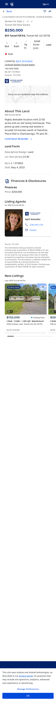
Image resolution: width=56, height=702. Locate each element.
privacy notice (26, 675)
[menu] (7, 4)
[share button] (49, 11)
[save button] (45, 11)
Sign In (46, 4)
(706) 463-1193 (36, 224)
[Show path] (28, 21)
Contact (33, 230)
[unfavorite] (43, 287)
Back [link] (9, 11)
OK (28, 695)
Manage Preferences (28, 689)
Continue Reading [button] (16, 139)
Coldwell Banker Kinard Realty (20, 64)
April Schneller (24, 61)
